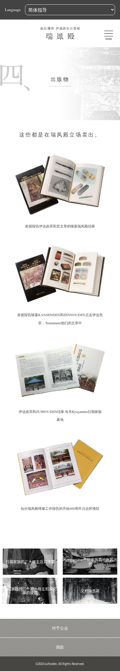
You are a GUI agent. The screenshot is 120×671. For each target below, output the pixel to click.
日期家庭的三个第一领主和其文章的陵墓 (30, 591)
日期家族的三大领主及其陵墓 (30, 562)
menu (108, 38)
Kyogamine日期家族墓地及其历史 (90, 561)
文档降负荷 (90, 591)
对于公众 (60, 628)
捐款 (60, 647)
